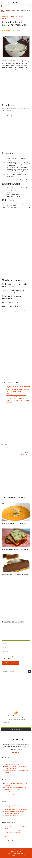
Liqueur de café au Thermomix (11, 764)
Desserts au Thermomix (10, 10)
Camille (6, 33)
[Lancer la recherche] (29, 671)
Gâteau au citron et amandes (11, 815)
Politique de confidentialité (16, 853)
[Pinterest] (18, 752)
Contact (8, 849)
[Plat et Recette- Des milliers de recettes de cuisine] (4, 6)
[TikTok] (18, 2)
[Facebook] (13, 2)
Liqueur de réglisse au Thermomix (12, 761)
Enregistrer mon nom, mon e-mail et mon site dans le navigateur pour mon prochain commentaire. (17, 656)
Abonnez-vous (16, 729)
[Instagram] (16, 2)
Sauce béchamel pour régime (11, 791)
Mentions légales (16, 851)
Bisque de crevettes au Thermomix (14, 524)
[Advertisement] (16, 87)
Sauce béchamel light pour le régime (13, 794)
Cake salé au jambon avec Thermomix (15, 549)
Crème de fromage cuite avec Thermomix (18, 398)
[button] (27, 6)
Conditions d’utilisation (19, 849)
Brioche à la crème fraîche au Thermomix (17, 389)
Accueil (1, 10)
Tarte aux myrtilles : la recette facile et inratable (16, 809)
